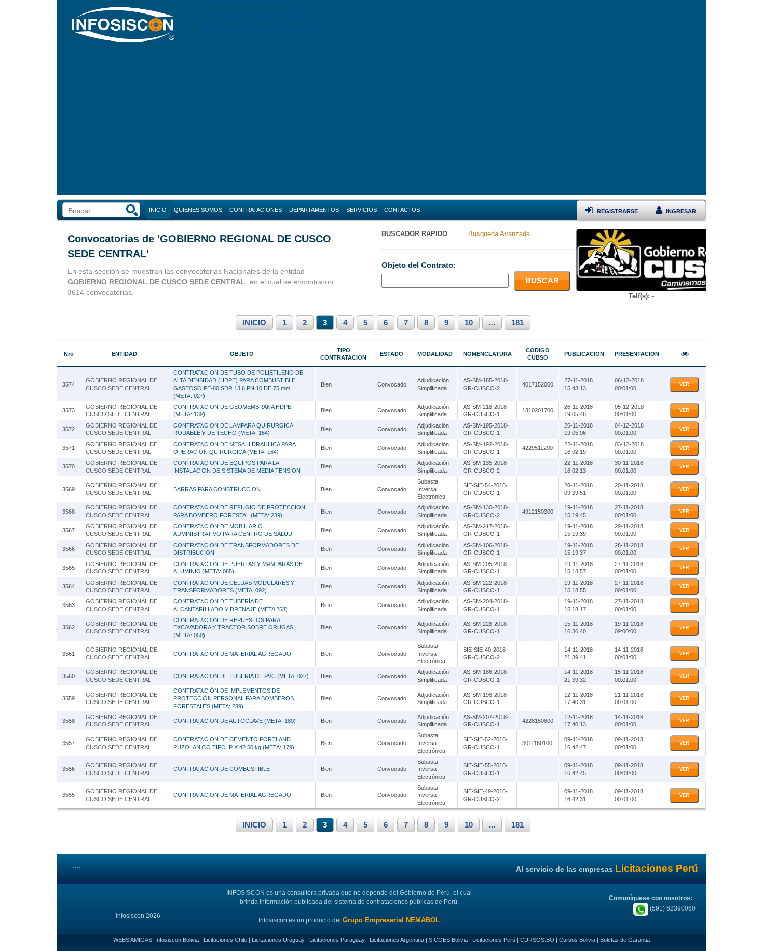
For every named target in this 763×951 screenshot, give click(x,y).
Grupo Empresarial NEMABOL (391, 920)
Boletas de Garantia (625, 939)
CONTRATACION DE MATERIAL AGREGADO (232, 654)
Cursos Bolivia (577, 939)
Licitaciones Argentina (397, 939)
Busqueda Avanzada (499, 234)
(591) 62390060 (672, 908)
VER (684, 384)
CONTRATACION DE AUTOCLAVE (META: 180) (234, 721)
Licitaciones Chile (225, 939)
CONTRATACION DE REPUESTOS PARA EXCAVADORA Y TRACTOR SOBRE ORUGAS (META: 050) (233, 627)
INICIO (254, 323)
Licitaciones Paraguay (337, 939)
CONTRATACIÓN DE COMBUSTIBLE (221, 769)
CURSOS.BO (537, 939)
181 (517, 323)
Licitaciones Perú (493, 939)
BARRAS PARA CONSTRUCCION (217, 489)
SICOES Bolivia (448, 939)
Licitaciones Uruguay (278, 939)
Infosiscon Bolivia (177, 939)
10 (469, 323)
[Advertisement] (381, 122)
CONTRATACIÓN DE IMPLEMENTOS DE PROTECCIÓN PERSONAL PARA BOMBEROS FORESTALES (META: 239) (233, 698)
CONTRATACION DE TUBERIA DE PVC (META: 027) (241, 676)
